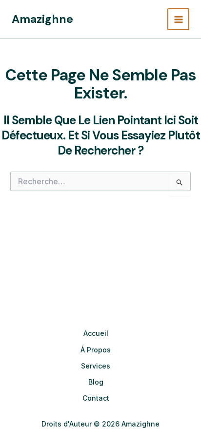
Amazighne (42, 19)
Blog (95, 382)
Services (95, 366)
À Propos (95, 350)
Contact (95, 398)
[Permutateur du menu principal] (178, 19)
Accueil (95, 333)
